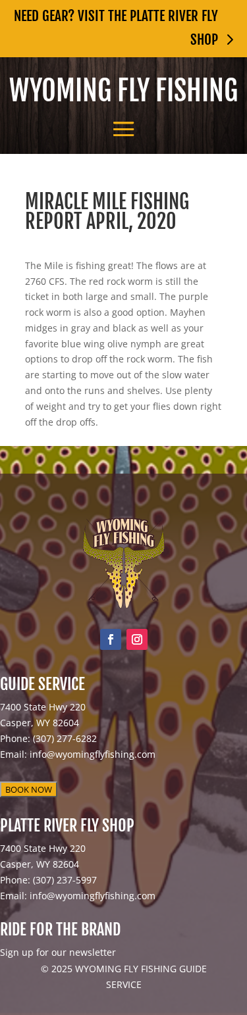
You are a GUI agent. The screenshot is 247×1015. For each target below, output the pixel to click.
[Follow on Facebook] (110, 639)
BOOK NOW (28, 789)
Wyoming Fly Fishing (123, 91)
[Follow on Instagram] (137, 639)
